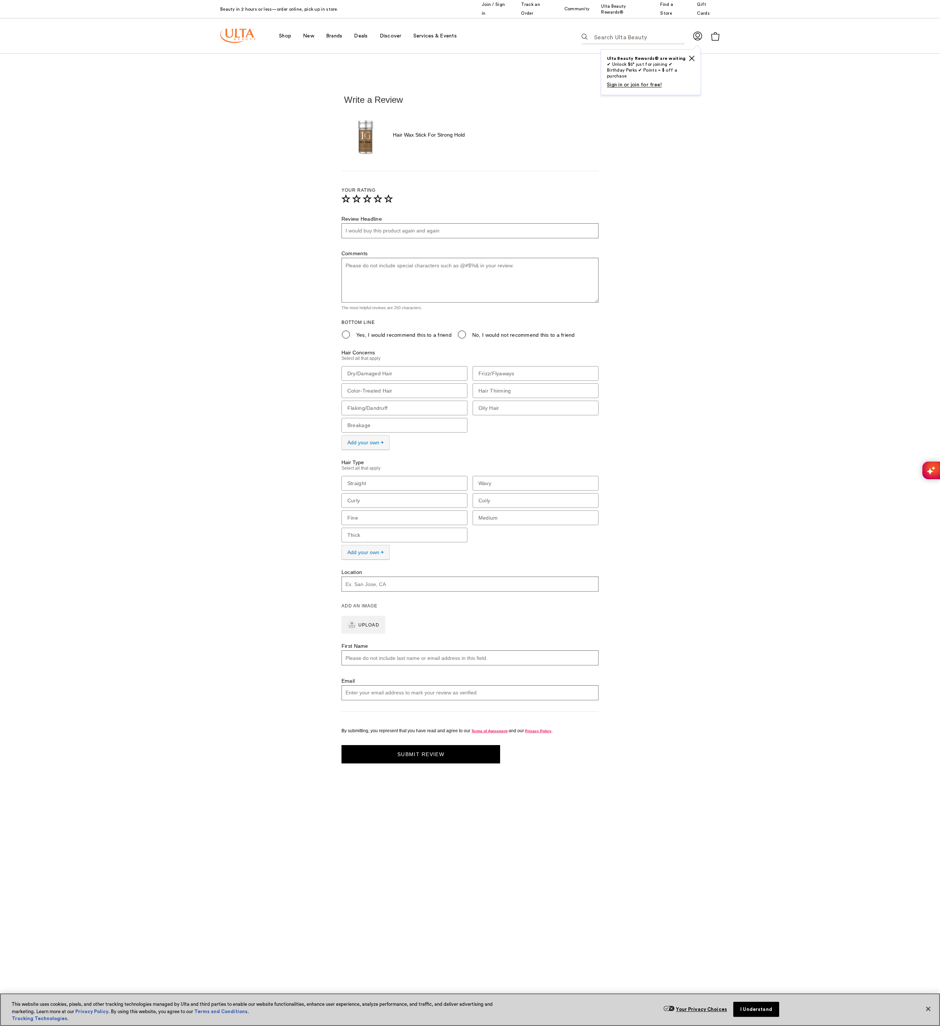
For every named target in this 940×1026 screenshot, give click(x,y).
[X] (692, 58)
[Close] (928, 1009)
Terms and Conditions (220, 1011)
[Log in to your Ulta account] (697, 36)
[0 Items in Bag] (715, 36)
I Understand (756, 1009)
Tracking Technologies (39, 1018)
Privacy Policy (91, 1011)
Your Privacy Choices (701, 1009)
